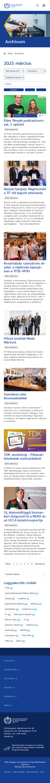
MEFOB (24, 630)
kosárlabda (11, 609)
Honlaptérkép (19, 772)
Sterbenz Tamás (14, 625)
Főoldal (7, 772)
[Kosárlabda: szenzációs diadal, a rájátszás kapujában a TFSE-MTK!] (25, 246)
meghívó (23, 598)
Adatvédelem (32, 772)
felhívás (36, 604)
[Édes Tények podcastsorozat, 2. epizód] (25, 106)
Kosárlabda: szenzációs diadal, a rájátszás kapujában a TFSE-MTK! (25, 267)
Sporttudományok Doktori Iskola (21, 593)
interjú (9, 598)
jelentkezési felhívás (16, 604)
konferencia (29, 609)
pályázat (31, 625)
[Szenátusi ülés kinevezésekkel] (25, 379)
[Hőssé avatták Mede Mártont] (25, 322)
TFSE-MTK (27, 635)
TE (25, 620)
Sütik (42, 772)
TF (7, 614)
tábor (8, 641)
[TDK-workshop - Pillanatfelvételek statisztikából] (25, 440)
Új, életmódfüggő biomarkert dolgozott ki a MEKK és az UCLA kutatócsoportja (25, 516)
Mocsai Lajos (12, 620)
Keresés (14, 90)
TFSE (8, 588)
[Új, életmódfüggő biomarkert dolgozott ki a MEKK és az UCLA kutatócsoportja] (25, 498)
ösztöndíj (10, 630)
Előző (7, 564)
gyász (20, 641)
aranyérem (11, 635)
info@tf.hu (8, 736)
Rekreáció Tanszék (24, 614)
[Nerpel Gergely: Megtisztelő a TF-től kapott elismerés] (25, 173)
